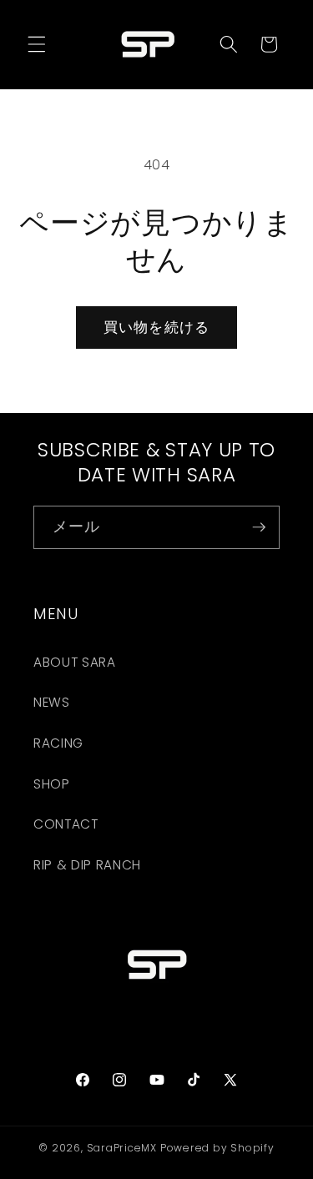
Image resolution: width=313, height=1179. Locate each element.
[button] (37, 44)
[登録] (259, 527)
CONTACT (65, 824)
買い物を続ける (156, 327)
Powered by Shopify (217, 1148)
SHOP (51, 784)
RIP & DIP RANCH (87, 865)
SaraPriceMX (122, 1148)
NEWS (51, 702)
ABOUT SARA (74, 662)
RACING (58, 743)
